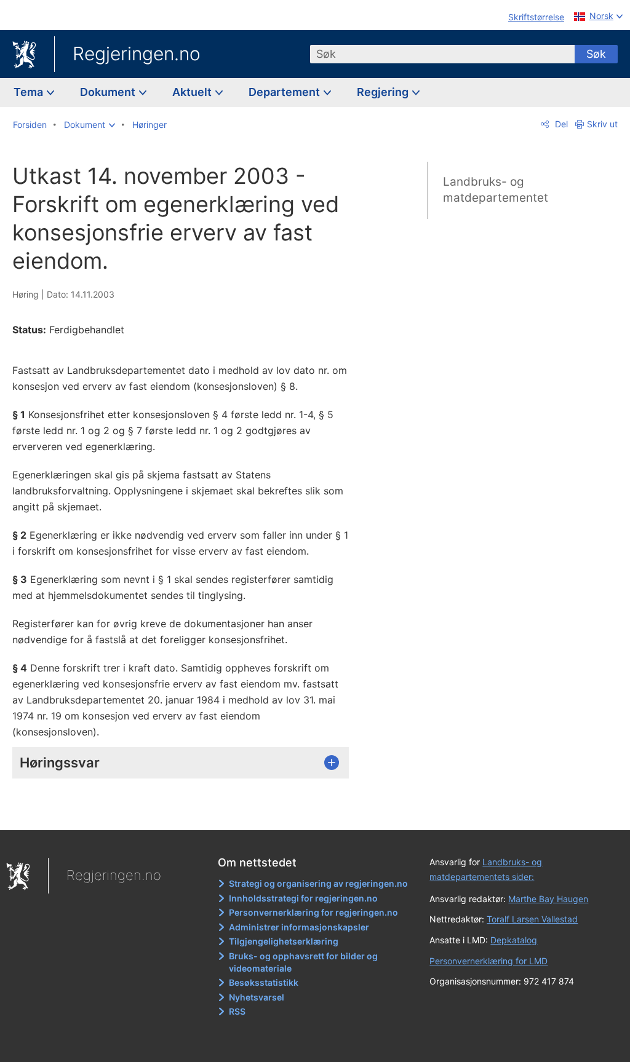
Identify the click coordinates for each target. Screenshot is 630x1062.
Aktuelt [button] (193, 91)
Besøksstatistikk (263, 982)
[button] (89, 125)
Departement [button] (285, 91)
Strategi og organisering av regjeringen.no (318, 883)
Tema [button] (30, 91)
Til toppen (187, 812)
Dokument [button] (109, 91)
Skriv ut (602, 124)
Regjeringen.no (137, 53)
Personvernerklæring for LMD (488, 961)
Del (560, 124)
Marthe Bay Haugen (548, 899)
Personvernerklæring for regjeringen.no (313, 912)
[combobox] (442, 54)
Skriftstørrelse (536, 17)
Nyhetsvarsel (256, 997)
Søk (596, 53)
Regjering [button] (384, 91)
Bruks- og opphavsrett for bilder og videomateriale (303, 962)
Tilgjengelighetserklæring (283, 941)
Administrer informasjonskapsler (299, 927)
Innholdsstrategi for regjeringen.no (303, 898)
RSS (237, 1011)
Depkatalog (513, 940)
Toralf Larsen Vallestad (532, 919)
